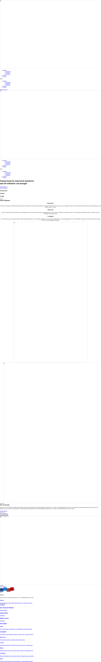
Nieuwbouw (8, 71)
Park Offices (3, 623)
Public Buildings (3, 610)
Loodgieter (7, 74)
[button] (50, 78)
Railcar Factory (4, 618)
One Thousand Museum (7, 607)
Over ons (5, 75)
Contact (4, 76)
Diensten (5, 70)
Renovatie (7, 72)
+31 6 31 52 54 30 (4, 514)
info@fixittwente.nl (4, 515)
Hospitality (2, 615)
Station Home (4, 613)
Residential (2, 604)
